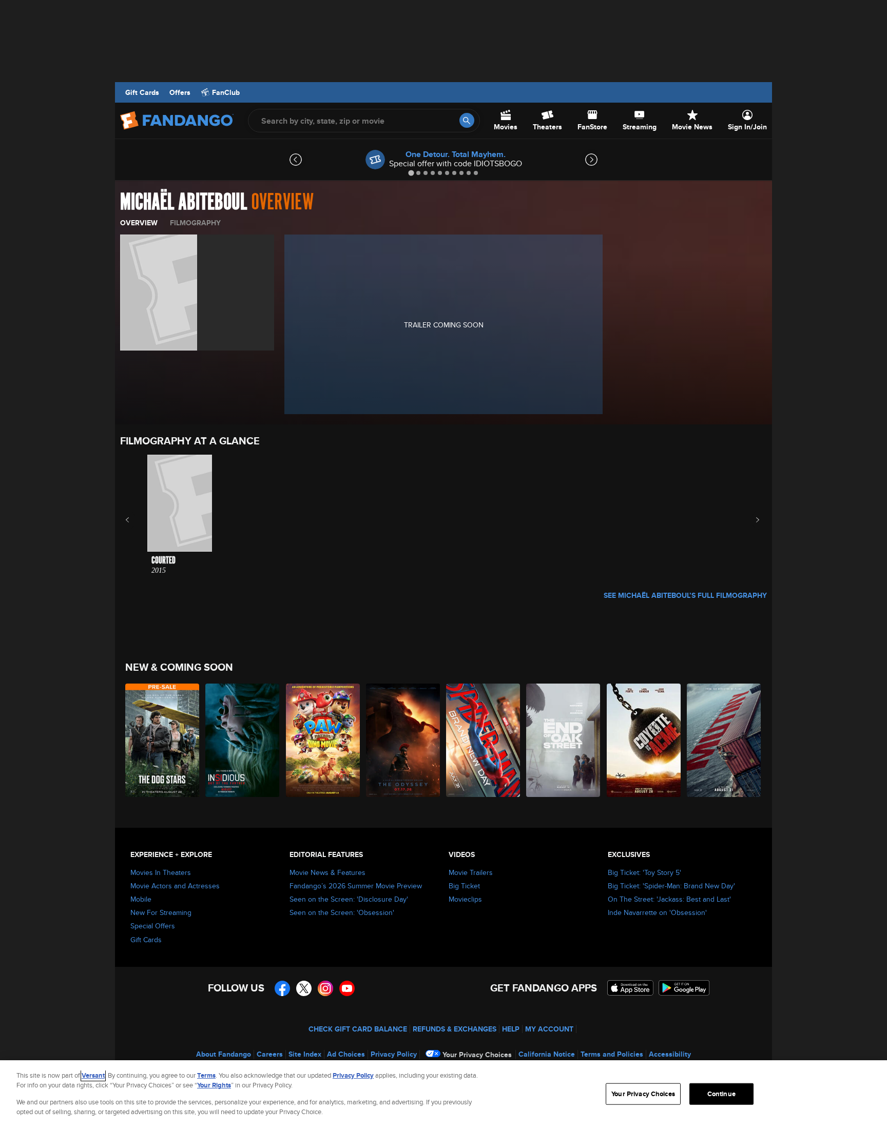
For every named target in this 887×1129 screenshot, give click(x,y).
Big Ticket (464, 886)
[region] (443, 1094)
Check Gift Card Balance (357, 1029)
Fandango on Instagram (325, 988)
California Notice (546, 1054)
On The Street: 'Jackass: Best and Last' (669, 899)
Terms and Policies (612, 1054)
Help (510, 1029)
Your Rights (214, 1085)
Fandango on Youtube (347, 988)
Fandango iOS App (630, 988)
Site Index (304, 1054)
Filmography (195, 223)
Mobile (140, 899)
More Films (751, 520)
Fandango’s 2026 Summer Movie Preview (356, 886)
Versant (93, 1075)
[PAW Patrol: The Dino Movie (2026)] (323, 740)
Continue (721, 1094)
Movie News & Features (327, 872)
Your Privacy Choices (477, 1054)
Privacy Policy (394, 1054)
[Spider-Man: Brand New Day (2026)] (483, 740)
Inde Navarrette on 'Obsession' (657, 912)
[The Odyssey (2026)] (403, 740)
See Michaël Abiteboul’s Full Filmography (685, 595)
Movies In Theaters (160, 872)
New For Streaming (160, 912)
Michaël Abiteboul (183, 202)
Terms (206, 1075)
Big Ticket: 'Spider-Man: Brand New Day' (671, 886)
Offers (179, 92)
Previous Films (136, 520)
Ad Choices (346, 1054)
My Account (549, 1029)
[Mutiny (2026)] (724, 740)
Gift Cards (142, 92)
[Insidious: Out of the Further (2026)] (242, 740)
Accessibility (670, 1054)
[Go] (466, 120)
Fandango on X (304, 988)
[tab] (411, 173)
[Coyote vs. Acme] (644, 740)
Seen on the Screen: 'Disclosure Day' (349, 899)
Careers (270, 1054)
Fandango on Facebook (282, 988)
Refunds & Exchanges (454, 1029)
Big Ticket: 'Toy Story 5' (644, 872)
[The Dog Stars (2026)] (162, 740)
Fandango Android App (684, 988)
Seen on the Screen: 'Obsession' (342, 912)
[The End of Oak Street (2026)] (563, 740)
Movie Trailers (471, 872)
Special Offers (152, 926)
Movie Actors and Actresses (175, 886)
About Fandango (223, 1054)
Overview (139, 223)
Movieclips (465, 899)
